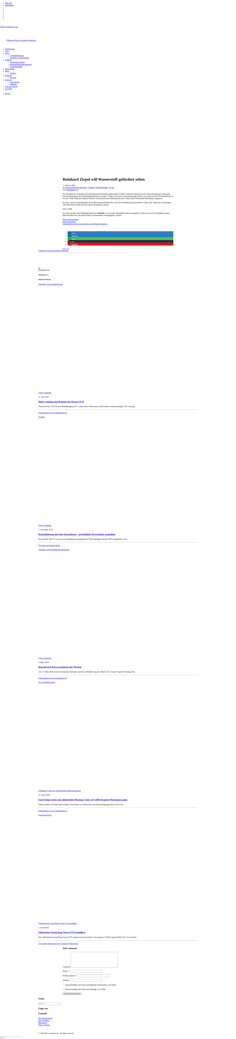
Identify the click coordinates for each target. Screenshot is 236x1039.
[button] (72, 233)
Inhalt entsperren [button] (69, 222)
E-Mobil (8, 60)
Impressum (42, 1029)
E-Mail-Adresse (69, 976)
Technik (13, 78)
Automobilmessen (17, 56)
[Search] (49, 1004)
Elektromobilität (16, 67)
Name (66, 971)
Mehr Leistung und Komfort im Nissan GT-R (61, 401)
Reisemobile (10, 69)
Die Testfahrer (43, 1020)
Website (66, 980)
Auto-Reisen (15, 82)
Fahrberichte (10, 49)
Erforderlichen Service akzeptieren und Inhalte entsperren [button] (85, 224)
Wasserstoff (66, 248)
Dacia (60, 550)
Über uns (8, 3)
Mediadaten (9, 5)
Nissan (60, 284)
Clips (7, 51)
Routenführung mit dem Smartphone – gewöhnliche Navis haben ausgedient (76, 534)
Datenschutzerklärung (56, 1029)
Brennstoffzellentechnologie (21, 64)
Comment (66, 967)
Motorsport (51, 682)
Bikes (7, 71)
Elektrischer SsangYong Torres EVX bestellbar (61, 932)
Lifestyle (8, 80)
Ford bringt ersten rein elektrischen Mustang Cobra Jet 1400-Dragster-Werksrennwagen (82, 799)
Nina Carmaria (44, 1025)
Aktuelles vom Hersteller (19, 58)
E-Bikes (13, 73)
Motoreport (42, 1023)
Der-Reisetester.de (45, 1018)
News (7, 53)
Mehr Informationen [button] (70, 219)
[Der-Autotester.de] (118, 31)
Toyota (111, 188)
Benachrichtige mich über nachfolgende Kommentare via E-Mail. (91, 985)
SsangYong (42, 815)
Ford (45, 682)
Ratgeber (8, 75)
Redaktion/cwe (72, 190)
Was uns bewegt (11, 87)
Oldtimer (13, 84)
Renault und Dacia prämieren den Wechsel (59, 667)
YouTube (8, 89)
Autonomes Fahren (17, 62)
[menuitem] (120, 3)
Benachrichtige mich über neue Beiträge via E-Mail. (86, 989)
